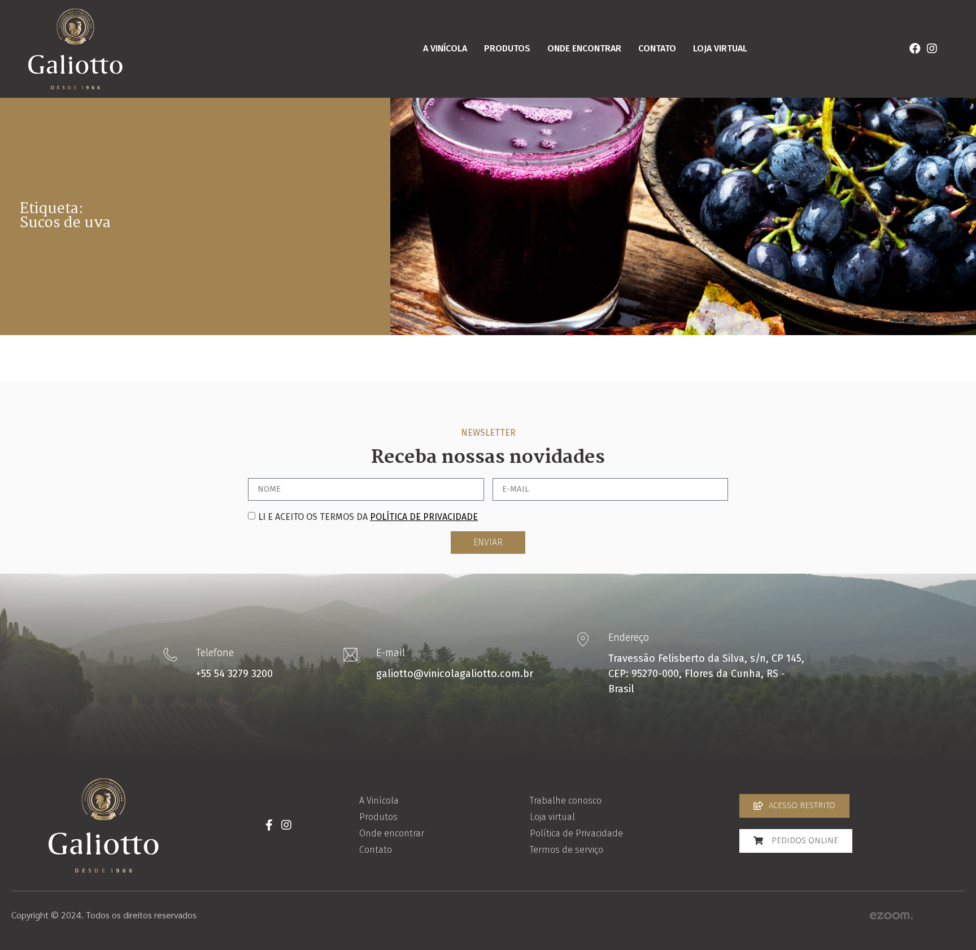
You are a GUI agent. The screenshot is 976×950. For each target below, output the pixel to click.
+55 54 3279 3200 (234, 673)
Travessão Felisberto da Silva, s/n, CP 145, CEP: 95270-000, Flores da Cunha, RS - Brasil (706, 673)
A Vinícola (445, 48)
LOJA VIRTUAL (720, 48)
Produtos (507, 48)
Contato (657, 48)
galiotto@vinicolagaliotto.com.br (454, 673)
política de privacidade (424, 516)
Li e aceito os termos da (368, 516)
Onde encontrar (584, 48)
